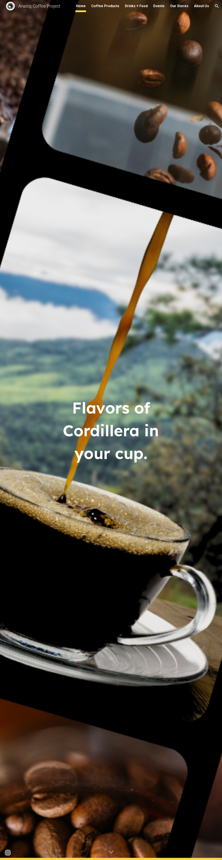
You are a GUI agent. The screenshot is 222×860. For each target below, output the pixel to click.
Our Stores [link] (179, 6)
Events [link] (159, 6)
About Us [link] (201, 6)
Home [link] (81, 6)
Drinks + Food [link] (136, 6)
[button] (217, 6)
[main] (110, 430)
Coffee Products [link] (105, 6)
